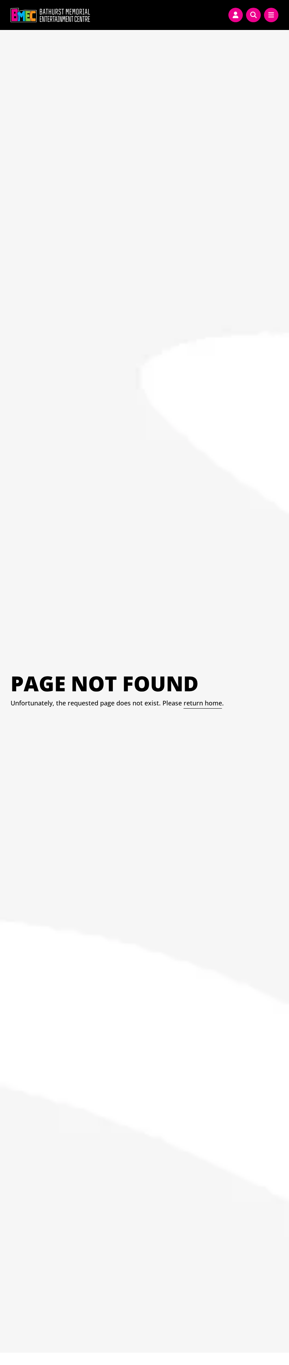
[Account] (235, 15)
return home (203, 703)
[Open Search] (253, 15)
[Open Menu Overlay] (271, 15)
